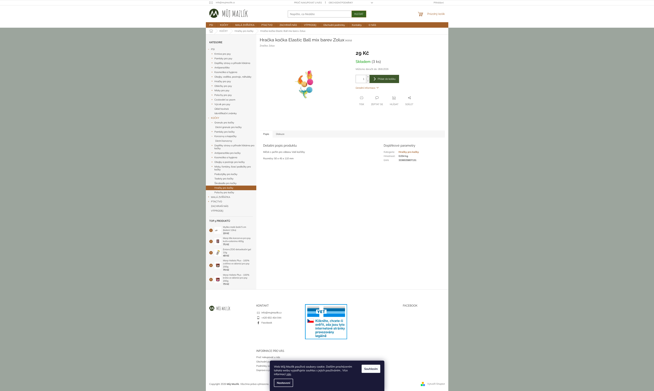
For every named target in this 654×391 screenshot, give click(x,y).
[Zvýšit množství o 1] (367, 77)
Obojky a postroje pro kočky (229, 162)
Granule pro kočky (224, 122)
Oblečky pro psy (223, 85)
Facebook (266, 322)
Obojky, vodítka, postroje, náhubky (232, 76)
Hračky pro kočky (223, 187)
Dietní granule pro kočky (228, 127)
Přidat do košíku (386, 79)
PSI (213, 49)
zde (288, 374)
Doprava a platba (265, 370)
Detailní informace (365, 87)
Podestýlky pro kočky (225, 174)
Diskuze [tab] (280, 134)
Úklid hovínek (221, 108)
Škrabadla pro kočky (225, 183)
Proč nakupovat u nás (308, 2)
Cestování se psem (224, 99)
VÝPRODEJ (217, 210)
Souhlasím (371, 368)
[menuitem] (211, 25)
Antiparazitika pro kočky (227, 152)
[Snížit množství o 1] (367, 81)
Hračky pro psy (222, 81)
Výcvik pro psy (222, 104)
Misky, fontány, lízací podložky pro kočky (232, 168)
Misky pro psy (221, 90)
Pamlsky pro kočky (224, 131)
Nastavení (283, 383)
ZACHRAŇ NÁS (219, 206)
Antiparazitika (221, 67)
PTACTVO (216, 201)
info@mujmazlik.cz (271, 312)
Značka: (267, 45)
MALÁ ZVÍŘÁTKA (220, 197)
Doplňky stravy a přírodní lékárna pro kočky (234, 147)
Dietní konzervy (223, 140)
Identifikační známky (225, 113)
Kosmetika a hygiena (225, 72)
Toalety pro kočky (223, 178)
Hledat (359, 14)
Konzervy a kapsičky (225, 136)
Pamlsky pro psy (223, 58)
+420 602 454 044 (271, 317)
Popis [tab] (266, 134)
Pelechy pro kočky (224, 192)
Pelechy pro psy (223, 95)
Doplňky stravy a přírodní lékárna (232, 63)
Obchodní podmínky (341, 2)
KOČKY (215, 117)
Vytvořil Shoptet (436, 383)
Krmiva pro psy (222, 53)
